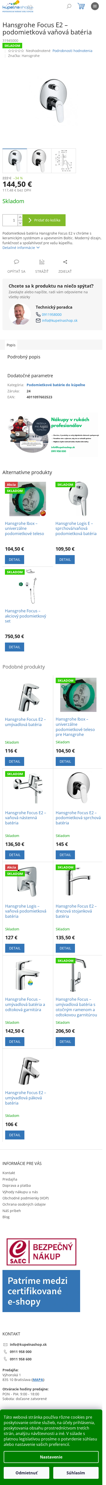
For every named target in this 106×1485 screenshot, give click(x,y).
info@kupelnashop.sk (59, 320)
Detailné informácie (18, 247)
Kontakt (8, 1172)
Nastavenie (51, 1457)
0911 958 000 (21, 1351)
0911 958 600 (21, 1359)
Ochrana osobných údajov (24, 1204)
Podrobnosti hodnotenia (72, 50)
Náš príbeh (11, 1210)
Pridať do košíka (47, 220)
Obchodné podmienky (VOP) (25, 1198)
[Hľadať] (69, 6)
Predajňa (9, 1179)
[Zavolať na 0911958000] (35, 7)
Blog (6, 1217)
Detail (14, 559)
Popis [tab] (11, 345)
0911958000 (52, 314)
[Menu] (95, 6)
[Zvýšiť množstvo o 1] (20, 217)
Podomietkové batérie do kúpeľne (56, 384)
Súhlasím (76, 1473)
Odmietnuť (26, 1473)
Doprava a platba (16, 1185)
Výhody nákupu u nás (20, 1191)
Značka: (24, 55)
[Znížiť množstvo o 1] (20, 223)
